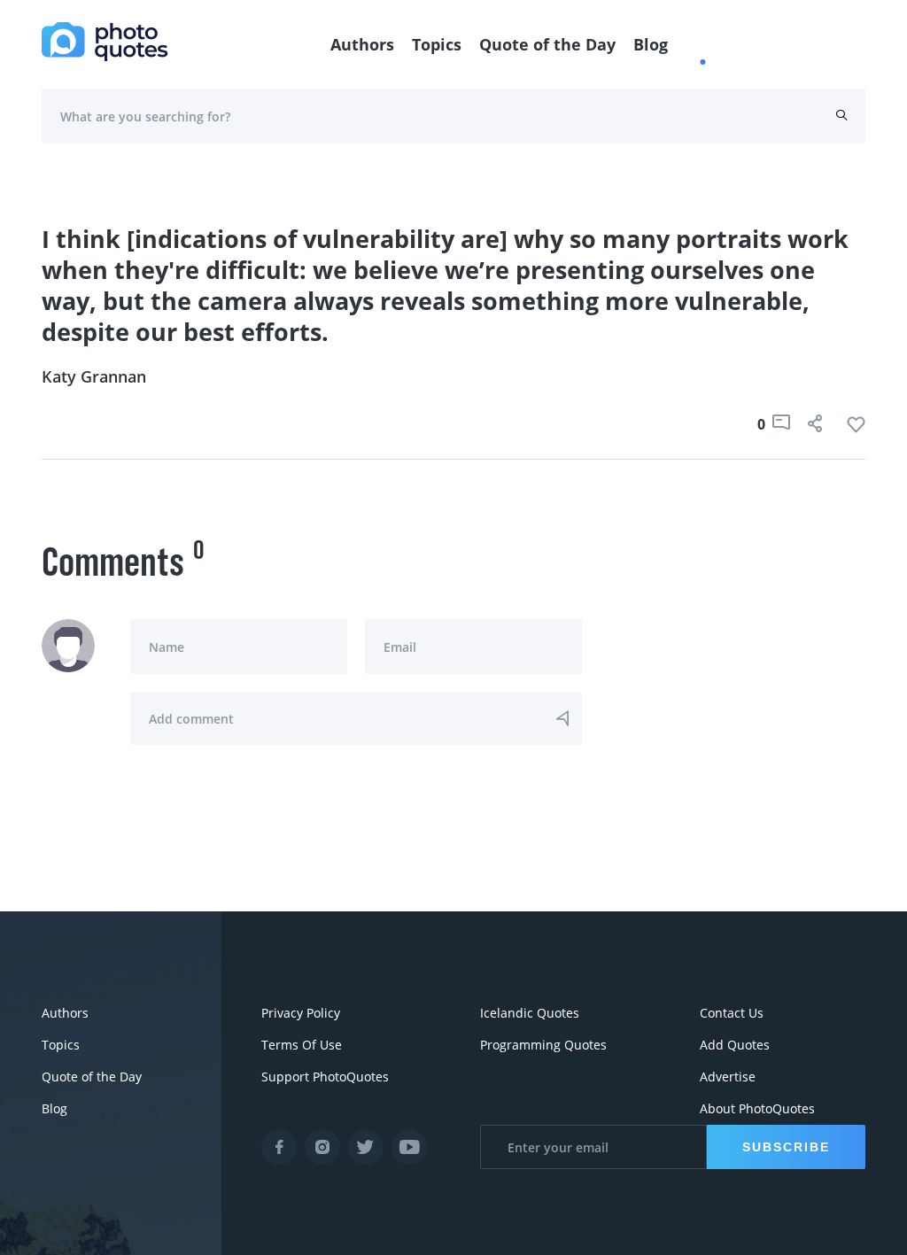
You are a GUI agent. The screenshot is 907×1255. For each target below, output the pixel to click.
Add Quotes (735, 1044)
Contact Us (732, 1012)
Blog (650, 44)
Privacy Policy (300, 1012)
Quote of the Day (547, 44)
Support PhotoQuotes (325, 1076)
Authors (362, 44)
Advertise (728, 1076)
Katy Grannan (94, 376)
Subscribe (786, 1147)
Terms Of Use (301, 1044)
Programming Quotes (543, 1044)
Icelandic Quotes (529, 1012)
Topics (436, 44)
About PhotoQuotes (757, 1108)
